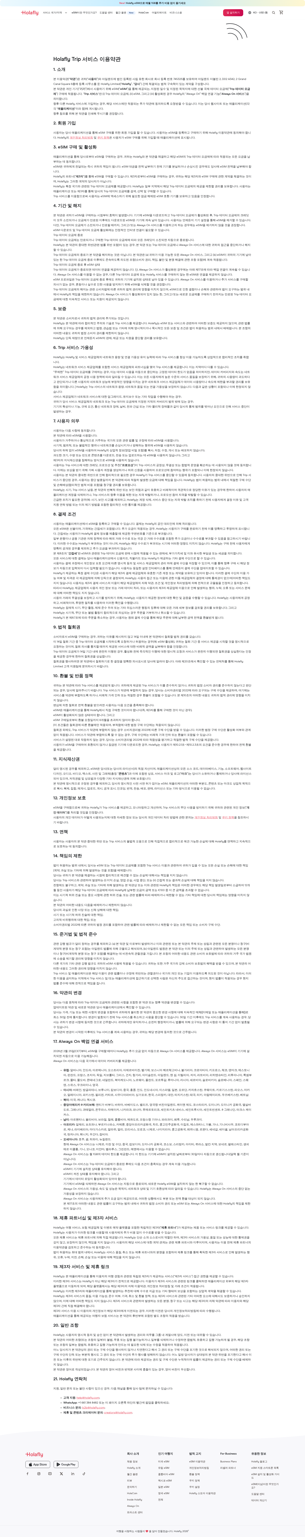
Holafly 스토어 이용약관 (202, 1493)
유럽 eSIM (163, 1468)
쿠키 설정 (194, 1487)
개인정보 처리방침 (81, 137)
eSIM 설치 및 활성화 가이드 (265, 1476)
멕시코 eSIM (165, 1480)
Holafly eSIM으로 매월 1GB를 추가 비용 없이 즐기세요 (152, 3)
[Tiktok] (84, 1474)
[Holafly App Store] (37, 1464)
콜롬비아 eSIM (166, 1474)
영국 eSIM (163, 1493)
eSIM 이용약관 (197, 1461)
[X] (61, 1474)
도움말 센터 (257, 1494)
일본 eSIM (163, 1487)
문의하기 (132, 1487)
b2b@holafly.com (93, 1407)
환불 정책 (194, 1474)
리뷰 (129, 1480)
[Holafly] (55, 1454)
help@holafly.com (88, 1397)
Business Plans (228, 1461)
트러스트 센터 (135, 1512)
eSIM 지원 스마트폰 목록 (265, 1468)
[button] (273, 12)
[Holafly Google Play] (66, 1464)
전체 (160, 1500)
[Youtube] (50, 1474)
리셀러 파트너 (228, 1468)
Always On (133, 1506)
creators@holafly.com (118, 1412)
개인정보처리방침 (199, 1468)
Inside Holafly (134, 1500)
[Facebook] (27, 1474)
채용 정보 (132, 1461)
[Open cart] (281, 12)
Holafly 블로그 (259, 1461)
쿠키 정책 (103, 137)
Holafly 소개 (133, 1468)
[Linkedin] (73, 1474)
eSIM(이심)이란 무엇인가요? (265, 1486)
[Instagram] (39, 1474)
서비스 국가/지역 (52, 12)
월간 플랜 (132, 1474)
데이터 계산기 (259, 1500)
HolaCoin (132, 1493)
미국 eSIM (163, 1461)
